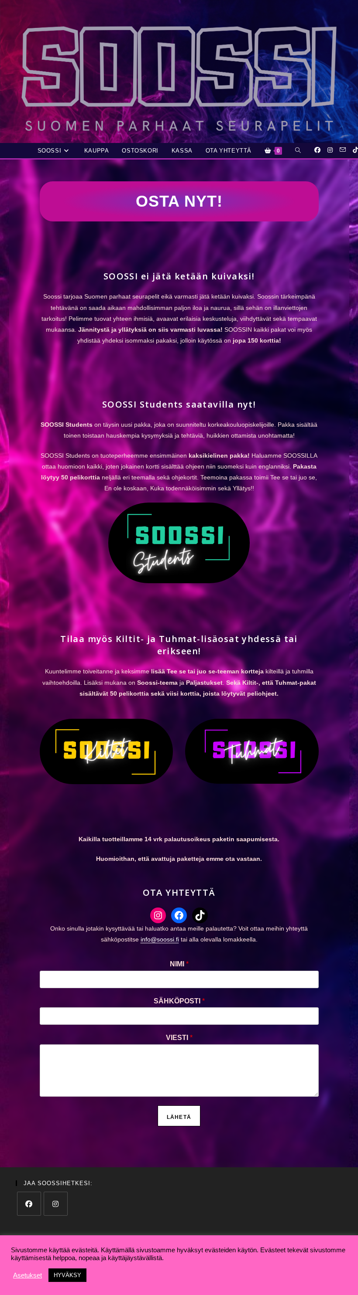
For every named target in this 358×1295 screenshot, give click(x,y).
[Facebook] (179, 915)
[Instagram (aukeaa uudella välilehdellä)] (330, 150)
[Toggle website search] (298, 150)
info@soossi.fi (160, 939)
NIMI (179, 964)
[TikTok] (200, 915)
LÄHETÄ (179, 1117)
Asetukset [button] (27, 1275)
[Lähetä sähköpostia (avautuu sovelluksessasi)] (342, 149)
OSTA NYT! (179, 201)
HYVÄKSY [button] (67, 1275)
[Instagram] (158, 915)
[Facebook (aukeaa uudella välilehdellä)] (317, 150)
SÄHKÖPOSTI (179, 1001)
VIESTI (179, 1037)
